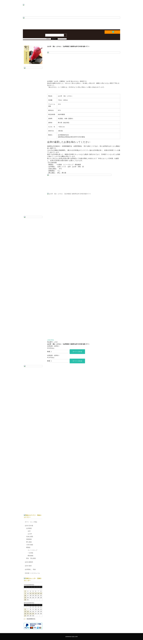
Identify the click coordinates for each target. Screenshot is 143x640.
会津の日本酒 (29, 525)
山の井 (30, 534)
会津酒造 (29, 528)
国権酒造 (29, 539)
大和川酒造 (29, 544)
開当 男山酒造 (31, 558)
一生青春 (30, 553)
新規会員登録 (62, 39)
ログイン (54, 39)
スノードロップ (32, 550)
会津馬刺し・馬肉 (30, 569)
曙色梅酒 (30, 555)
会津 (29, 531)
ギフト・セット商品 (31, 522)
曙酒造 (28, 547)
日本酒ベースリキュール (32, 573)
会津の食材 (28, 566)
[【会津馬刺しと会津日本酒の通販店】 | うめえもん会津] (49, 10)
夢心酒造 (29, 542)
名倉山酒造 (29, 536)
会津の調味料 (29, 562)
